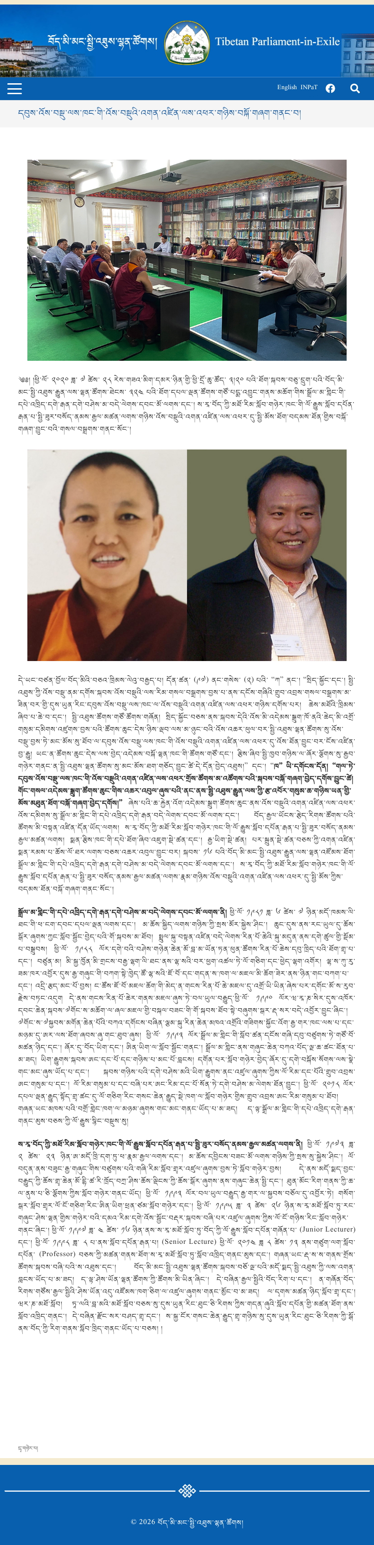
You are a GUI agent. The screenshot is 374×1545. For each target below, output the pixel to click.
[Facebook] (330, 88)
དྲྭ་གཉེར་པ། (28, 1448)
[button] (14, 88)
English (287, 88)
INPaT (309, 88)
